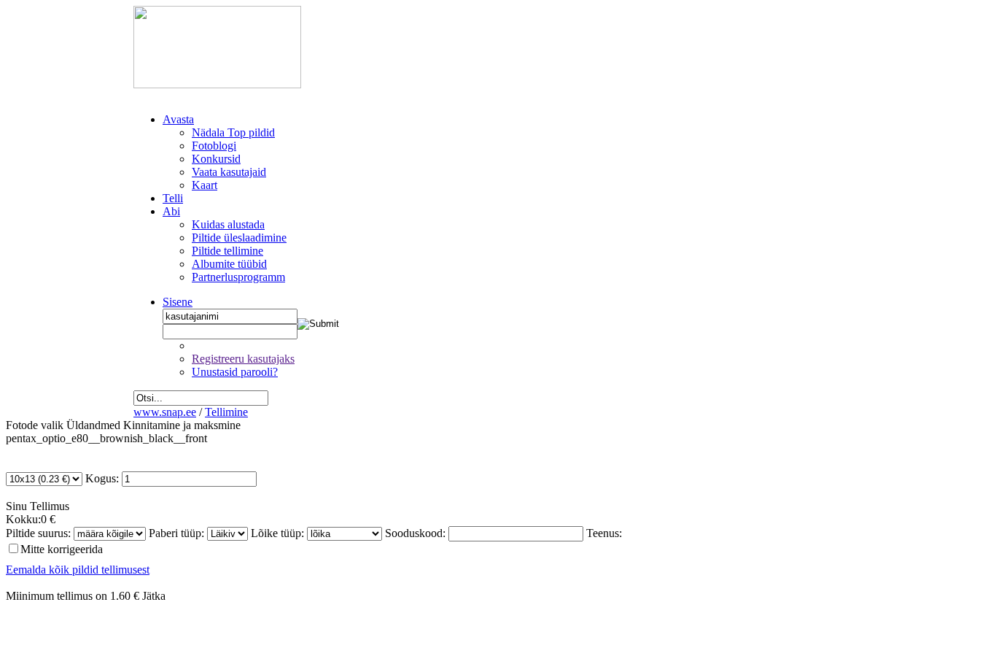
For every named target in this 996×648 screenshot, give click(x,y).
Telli (173, 198)
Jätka (154, 596)
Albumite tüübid (229, 264)
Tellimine (226, 412)
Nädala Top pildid (233, 132)
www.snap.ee (164, 412)
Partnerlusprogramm (238, 277)
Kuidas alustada (228, 224)
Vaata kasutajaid (229, 172)
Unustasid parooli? (235, 372)
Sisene (177, 302)
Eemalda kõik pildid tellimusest (77, 569)
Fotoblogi (214, 145)
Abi (171, 211)
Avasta (178, 119)
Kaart (204, 185)
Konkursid (216, 159)
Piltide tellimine (227, 250)
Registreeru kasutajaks (243, 358)
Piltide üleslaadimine (239, 237)
